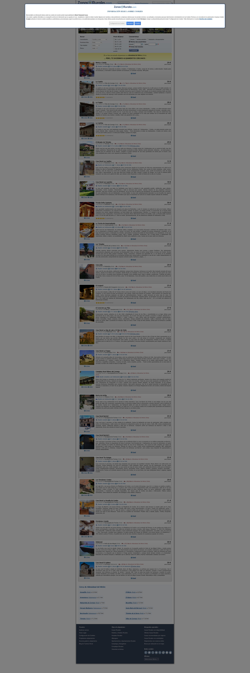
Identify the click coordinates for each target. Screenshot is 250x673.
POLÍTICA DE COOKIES (205, 19)
